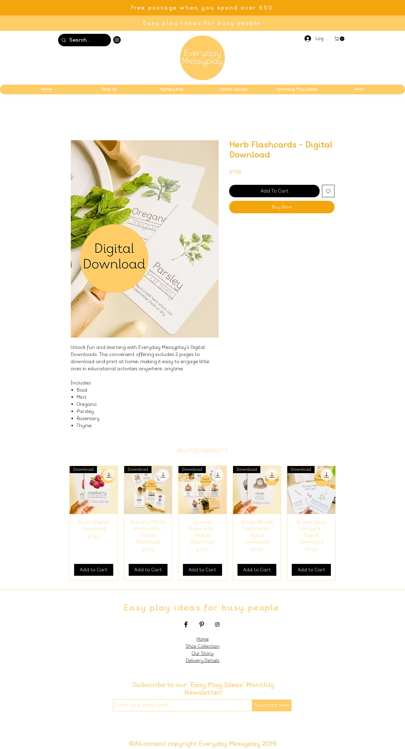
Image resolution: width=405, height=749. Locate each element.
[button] (339, 38)
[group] (202, 523)
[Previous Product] (60, 523)
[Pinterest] (202, 624)
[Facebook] (186, 624)
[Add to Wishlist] (328, 191)
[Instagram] (117, 40)
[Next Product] (344, 523)
